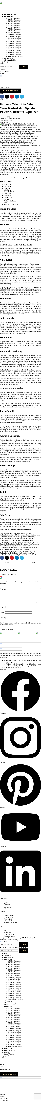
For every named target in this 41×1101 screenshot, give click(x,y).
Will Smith (7, 190)
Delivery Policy (9, 915)
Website (2, 617)
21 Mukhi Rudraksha (14, 54)
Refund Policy (8, 917)
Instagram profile (9, 936)
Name (2, 607)
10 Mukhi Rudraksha (14, 34)
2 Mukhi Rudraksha (14, 20)
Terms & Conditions (10, 923)
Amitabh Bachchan (10, 201)
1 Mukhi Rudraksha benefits (21, 530)
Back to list (20, 562)
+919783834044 (25, 1061)
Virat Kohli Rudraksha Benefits (17, 553)
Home (6, 902)
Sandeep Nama (15, 118)
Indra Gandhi (8, 186)
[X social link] (7, 97)
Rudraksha (7, 932)
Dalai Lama (7, 194)
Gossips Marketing (23, 938)
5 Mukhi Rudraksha (14, 25)
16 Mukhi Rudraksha (14, 45)
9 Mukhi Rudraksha (14, 32)
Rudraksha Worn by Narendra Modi (18, 547)
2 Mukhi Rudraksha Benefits (22, 245)
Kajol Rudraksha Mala (18, 540)
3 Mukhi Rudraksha (14, 22)
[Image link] (11, 650)
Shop (5, 930)
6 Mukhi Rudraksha (14, 27)
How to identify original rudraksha (22, 178)
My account (7, 907)
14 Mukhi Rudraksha (14, 42)
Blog (1, 99)
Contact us (7, 906)
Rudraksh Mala (9, 934)
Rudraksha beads (29, 162)
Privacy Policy (8, 921)
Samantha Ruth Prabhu (11, 204)
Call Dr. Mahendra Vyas (10, 90)
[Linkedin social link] (17, 97)
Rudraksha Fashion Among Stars (21, 544)
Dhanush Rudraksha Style (15, 537)
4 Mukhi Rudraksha (14, 23)
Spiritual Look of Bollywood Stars (17, 551)
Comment (20, 589)
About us (7, 904)
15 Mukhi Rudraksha (14, 43)
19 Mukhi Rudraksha (14, 51)
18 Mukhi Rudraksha (14, 49)
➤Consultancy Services (15, 56)
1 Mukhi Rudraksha (14, 18)
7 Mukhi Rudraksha (14, 29)
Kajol (5, 203)
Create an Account (9, 1074)
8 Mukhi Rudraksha (14, 31)
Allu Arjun (7, 195)
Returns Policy (8, 919)
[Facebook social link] (2, 97)
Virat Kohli (7, 184)
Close (2, 1057)
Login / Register (9, 1054)
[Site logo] (11, 12)
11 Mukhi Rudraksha (14, 36)
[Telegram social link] (22, 97)
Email (2, 612)
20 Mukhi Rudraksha (14, 52)
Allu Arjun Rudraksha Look (9, 533)
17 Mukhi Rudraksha (14, 47)
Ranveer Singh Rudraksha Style (17, 542)
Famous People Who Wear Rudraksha (19, 538)
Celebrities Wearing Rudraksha (23, 535)
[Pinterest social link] (12, 97)
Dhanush (7, 188)
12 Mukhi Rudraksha (14, 38)
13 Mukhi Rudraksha (14, 40)
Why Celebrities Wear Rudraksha (26, 555)
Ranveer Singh (8, 197)
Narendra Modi (9, 192)
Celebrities (10, 535)
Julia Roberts (8, 199)
